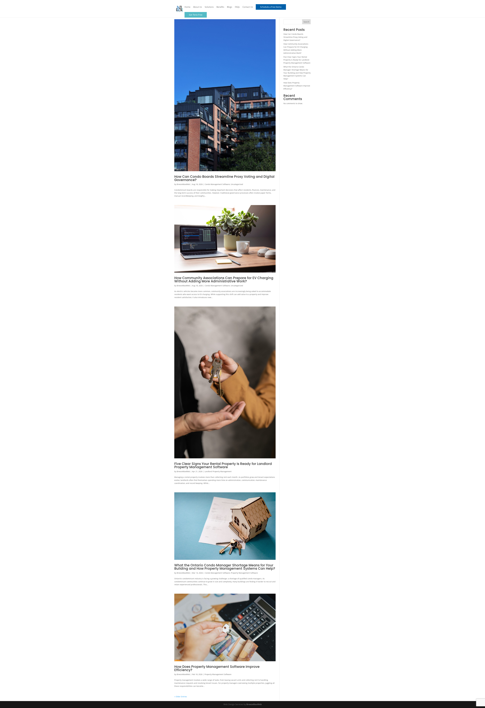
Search (306, 22)
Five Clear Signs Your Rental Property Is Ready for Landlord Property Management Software (223, 465)
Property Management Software (244, 573)
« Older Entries (180, 696)
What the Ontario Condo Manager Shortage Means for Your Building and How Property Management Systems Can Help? (224, 567)
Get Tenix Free (195, 14)
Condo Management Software (217, 184)
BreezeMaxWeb (183, 184)
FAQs (237, 7)
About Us (197, 7)
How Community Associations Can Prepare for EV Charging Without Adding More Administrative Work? (223, 280)
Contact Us (248, 7)
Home (187, 7)
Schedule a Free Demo (271, 7)
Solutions (209, 7)
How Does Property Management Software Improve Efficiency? (217, 668)
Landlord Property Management (218, 471)
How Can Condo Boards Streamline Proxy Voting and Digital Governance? (224, 178)
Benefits (220, 7)
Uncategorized (237, 184)
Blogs (229, 7)
